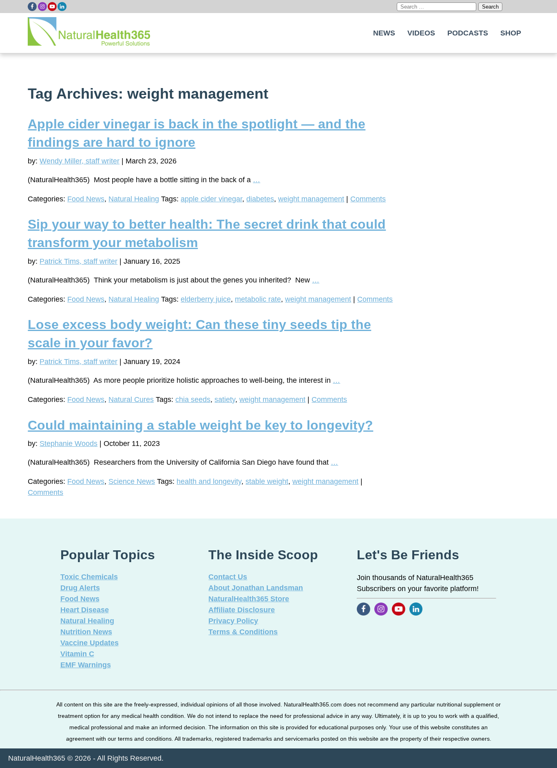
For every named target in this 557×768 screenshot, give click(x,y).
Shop (510, 33)
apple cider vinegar (211, 199)
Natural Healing (133, 199)
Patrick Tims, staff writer (78, 261)
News (384, 33)
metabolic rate (258, 299)
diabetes (260, 199)
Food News (85, 199)
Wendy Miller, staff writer (79, 161)
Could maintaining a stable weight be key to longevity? (200, 425)
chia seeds (192, 399)
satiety (224, 399)
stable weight (266, 481)
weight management (311, 199)
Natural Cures (131, 399)
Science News (131, 481)
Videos (421, 33)
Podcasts (467, 33)
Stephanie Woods (68, 443)
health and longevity (209, 481)
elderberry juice (206, 299)
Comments (368, 199)
